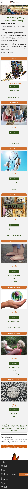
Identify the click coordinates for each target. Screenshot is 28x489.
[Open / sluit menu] (26, 2)
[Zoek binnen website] (1, 2)
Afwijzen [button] (14, 474)
